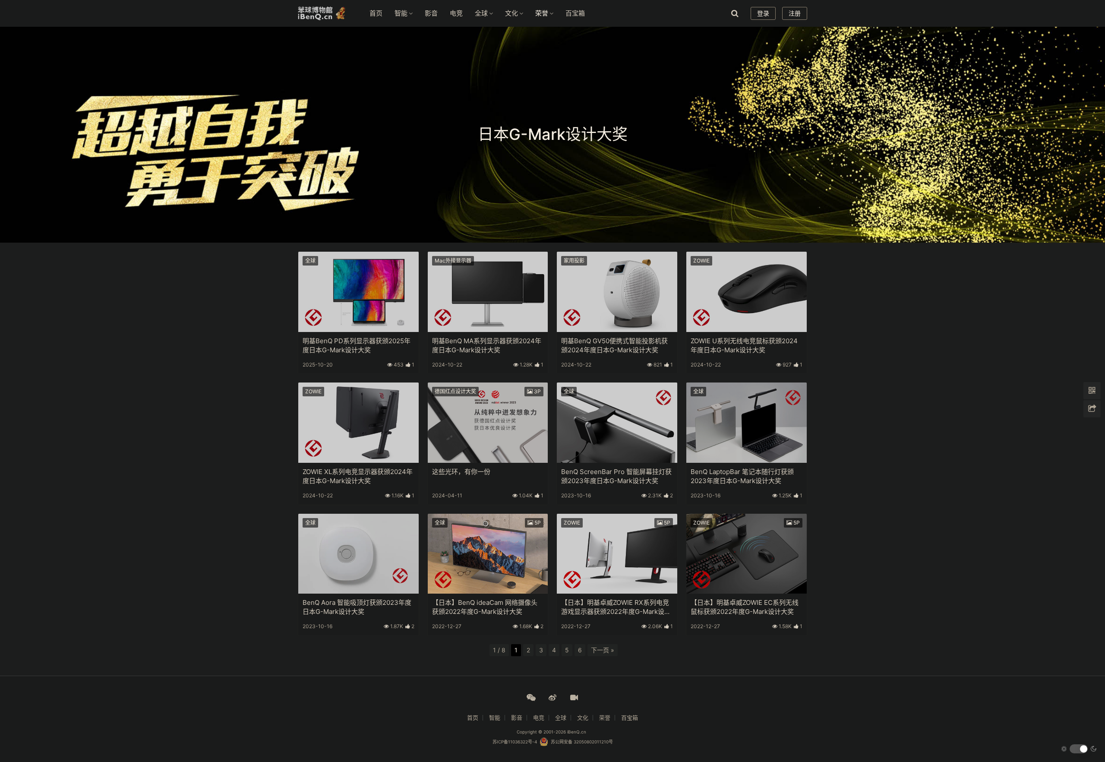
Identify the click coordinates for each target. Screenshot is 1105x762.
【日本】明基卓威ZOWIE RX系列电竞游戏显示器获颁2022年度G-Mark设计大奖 (616, 606)
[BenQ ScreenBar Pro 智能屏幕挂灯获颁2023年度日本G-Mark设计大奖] (617, 423)
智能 (401, 13)
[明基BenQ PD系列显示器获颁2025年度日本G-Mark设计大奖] (358, 292)
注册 (795, 13)
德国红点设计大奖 (455, 391)
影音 (431, 13)
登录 (763, 13)
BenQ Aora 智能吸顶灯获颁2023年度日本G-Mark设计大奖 (357, 606)
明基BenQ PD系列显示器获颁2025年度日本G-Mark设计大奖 (356, 345)
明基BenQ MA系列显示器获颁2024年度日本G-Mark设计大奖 (486, 345)
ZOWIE (701, 260)
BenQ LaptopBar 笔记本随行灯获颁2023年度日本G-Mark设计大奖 (742, 476)
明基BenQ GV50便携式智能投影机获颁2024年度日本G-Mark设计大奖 (614, 345)
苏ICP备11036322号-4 (515, 741)
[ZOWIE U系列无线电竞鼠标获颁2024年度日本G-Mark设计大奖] (746, 292)
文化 (511, 13)
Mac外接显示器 (453, 260)
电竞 (456, 13)
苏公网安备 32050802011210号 (580, 741)
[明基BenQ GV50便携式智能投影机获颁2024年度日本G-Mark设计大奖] (617, 292)
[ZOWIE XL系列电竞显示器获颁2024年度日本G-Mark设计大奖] (358, 423)
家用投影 (574, 260)
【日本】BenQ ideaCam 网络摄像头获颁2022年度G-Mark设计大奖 (484, 606)
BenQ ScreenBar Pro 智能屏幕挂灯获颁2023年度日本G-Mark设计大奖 (616, 476)
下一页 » (602, 650)
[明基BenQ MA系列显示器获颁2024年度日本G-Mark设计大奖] (488, 292)
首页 (375, 13)
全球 (481, 13)
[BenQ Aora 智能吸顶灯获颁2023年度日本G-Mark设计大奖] (358, 554)
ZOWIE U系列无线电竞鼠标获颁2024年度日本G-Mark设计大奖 (744, 345)
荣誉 (541, 13)
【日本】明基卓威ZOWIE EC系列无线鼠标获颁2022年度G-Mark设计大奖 (745, 606)
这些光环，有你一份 (461, 472)
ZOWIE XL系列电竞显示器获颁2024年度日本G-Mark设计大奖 (358, 476)
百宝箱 (575, 13)
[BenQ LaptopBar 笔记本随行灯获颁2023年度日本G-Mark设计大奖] (746, 423)
